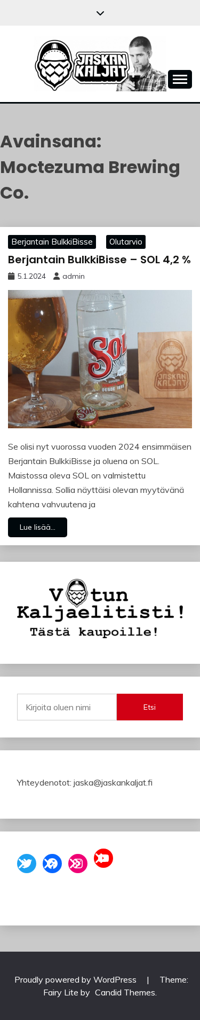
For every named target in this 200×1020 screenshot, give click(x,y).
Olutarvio (125, 242)
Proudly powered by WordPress (76, 979)
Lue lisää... (37, 527)
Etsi (149, 707)
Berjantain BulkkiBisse (52, 242)
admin (73, 276)
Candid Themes (125, 992)
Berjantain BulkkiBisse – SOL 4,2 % (99, 259)
